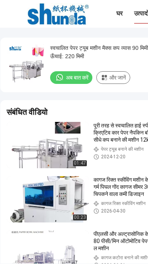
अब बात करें (77, 77)
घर (119, 13)
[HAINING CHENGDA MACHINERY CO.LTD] (58, 14)
